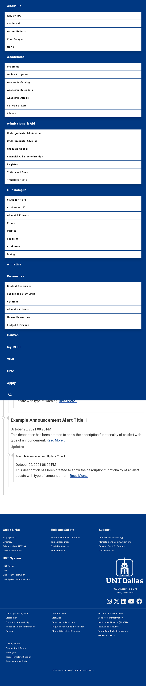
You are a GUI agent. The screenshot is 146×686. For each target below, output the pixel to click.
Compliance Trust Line (63, 622)
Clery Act (56, 618)
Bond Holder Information (110, 618)
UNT (5, 570)
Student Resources (19, 286)
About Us (14, 6)
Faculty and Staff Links (21, 294)
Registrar (13, 164)
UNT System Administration (16, 579)
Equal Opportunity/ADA (17, 613)
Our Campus (17, 190)
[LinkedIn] (123, 601)
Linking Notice (13, 643)
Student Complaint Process (66, 631)
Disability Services (60, 546)
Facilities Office (106, 550)
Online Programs (17, 74)
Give (10, 371)
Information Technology (111, 537)
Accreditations (16, 31)
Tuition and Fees (17, 172)
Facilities (13, 238)
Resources (16, 276)
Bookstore (14, 246)
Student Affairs (16, 199)
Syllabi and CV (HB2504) (14, 546)
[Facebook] (139, 601)
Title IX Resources (60, 542)
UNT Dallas (8, 566)
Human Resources (18, 317)
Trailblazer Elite (17, 180)
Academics (16, 57)
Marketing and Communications (115, 542)
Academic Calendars (20, 90)
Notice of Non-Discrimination (20, 627)
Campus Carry (59, 613)
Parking (12, 231)
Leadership (14, 23)
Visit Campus (15, 39)
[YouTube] (131, 601)
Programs (13, 66)
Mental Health (58, 550)
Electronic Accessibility (17, 622)
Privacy (9, 631)
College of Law (16, 105)
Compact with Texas (16, 648)
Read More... (68, 401)
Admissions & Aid (21, 123)
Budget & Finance (18, 325)
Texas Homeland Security (18, 657)
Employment (9, 537)
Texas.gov (11, 652)
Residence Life (16, 207)
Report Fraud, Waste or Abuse (113, 631)
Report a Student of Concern (65, 537)
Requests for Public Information (68, 627)
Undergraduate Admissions (24, 133)
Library (11, 113)
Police (11, 223)
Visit (10, 359)
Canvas (13, 335)
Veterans (13, 301)
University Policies (12, 550)
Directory (7, 542)
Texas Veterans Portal (16, 661)
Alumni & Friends (18, 215)
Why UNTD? (14, 15)
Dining (11, 254)
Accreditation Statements (110, 613)
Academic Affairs (18, 98)
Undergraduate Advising (22, 141)
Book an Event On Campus (112, 546)
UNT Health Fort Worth (14, 575)
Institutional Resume (108, 627)
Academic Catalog (18, 82)
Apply (11, 383)
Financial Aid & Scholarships (25, 156)
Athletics (14, 264)
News (10, 47)
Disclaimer (11, 618)
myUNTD (14, 347)
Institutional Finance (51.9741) (113, 622)
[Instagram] (109, 601)
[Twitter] (116, 601)
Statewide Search (106, 635)
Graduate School (17, 149)
